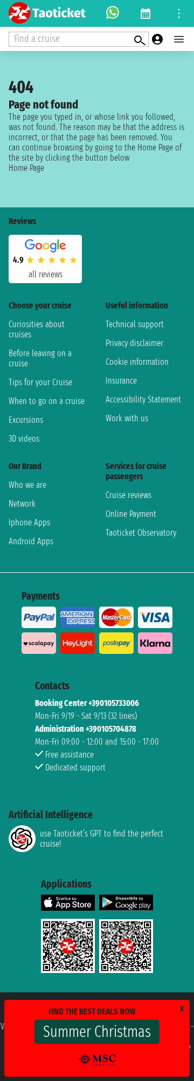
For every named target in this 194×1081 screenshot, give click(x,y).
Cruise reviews (128, 495)
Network (22, 504)
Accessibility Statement (143, 399)
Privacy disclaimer (134, 343)
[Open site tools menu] (178, 13)
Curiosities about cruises (37, 329)
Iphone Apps (29, 522)
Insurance (121, 381)
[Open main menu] (178, 39)
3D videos (24, 439)
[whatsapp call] (112, 13)
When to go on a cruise (47, 401)
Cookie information (137, 362)
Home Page (26, 168)
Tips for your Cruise (40, 382)
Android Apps (31, 541)
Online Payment (131, 514)
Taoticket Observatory (141, 533)
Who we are (27, 485)
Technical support (135, 324)
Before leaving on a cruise (40, 358)
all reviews (46, 274)
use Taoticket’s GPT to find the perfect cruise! (101, 838)
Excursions (26, 420)
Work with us (127, 418)
